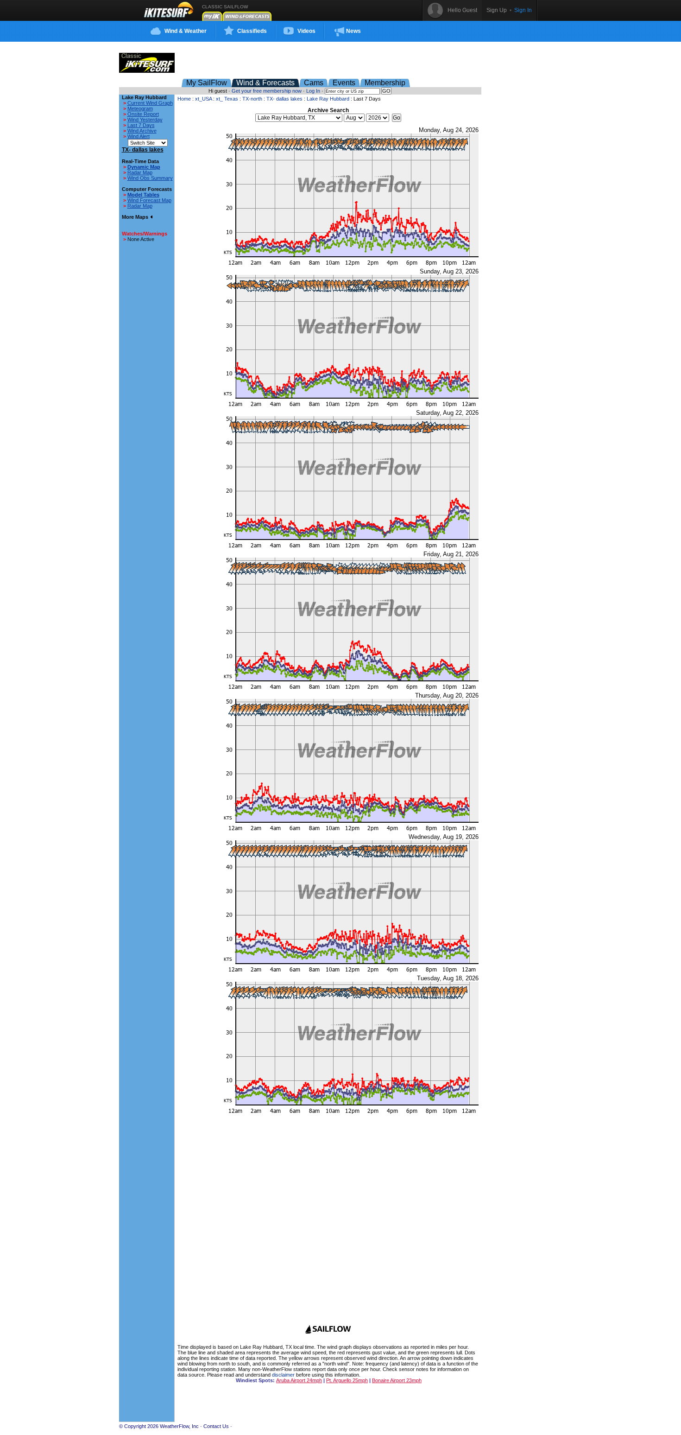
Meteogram (140, 108)
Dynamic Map (143, 167)
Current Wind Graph (150, 103)
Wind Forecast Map (149, 200)
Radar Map (139, 172)
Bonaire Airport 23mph (397, 1380)
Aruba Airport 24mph (299, 1380)
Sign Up (496, 10)
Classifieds (252, 31)
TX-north (252, 99)
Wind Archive (142, 130)
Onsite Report (143, 114)
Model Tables (143, 194)
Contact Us (216, 1426)
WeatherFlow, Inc (179, 1426)
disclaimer (283, 1375)
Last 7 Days (141, 125)
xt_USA (203, 99)
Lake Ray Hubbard (328, 99)
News (353, 31)
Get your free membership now (267, 91)
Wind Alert (138, 136)
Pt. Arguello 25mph (347, 1380)
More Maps (136, 217)
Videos (306, 31)
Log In (313, 91)
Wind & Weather (185, 31)
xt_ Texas (227, 99)
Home (184, 99)
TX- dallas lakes (284, 99)
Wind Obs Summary (150, 178)
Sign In (523, 10)
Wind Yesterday (145, 119)
